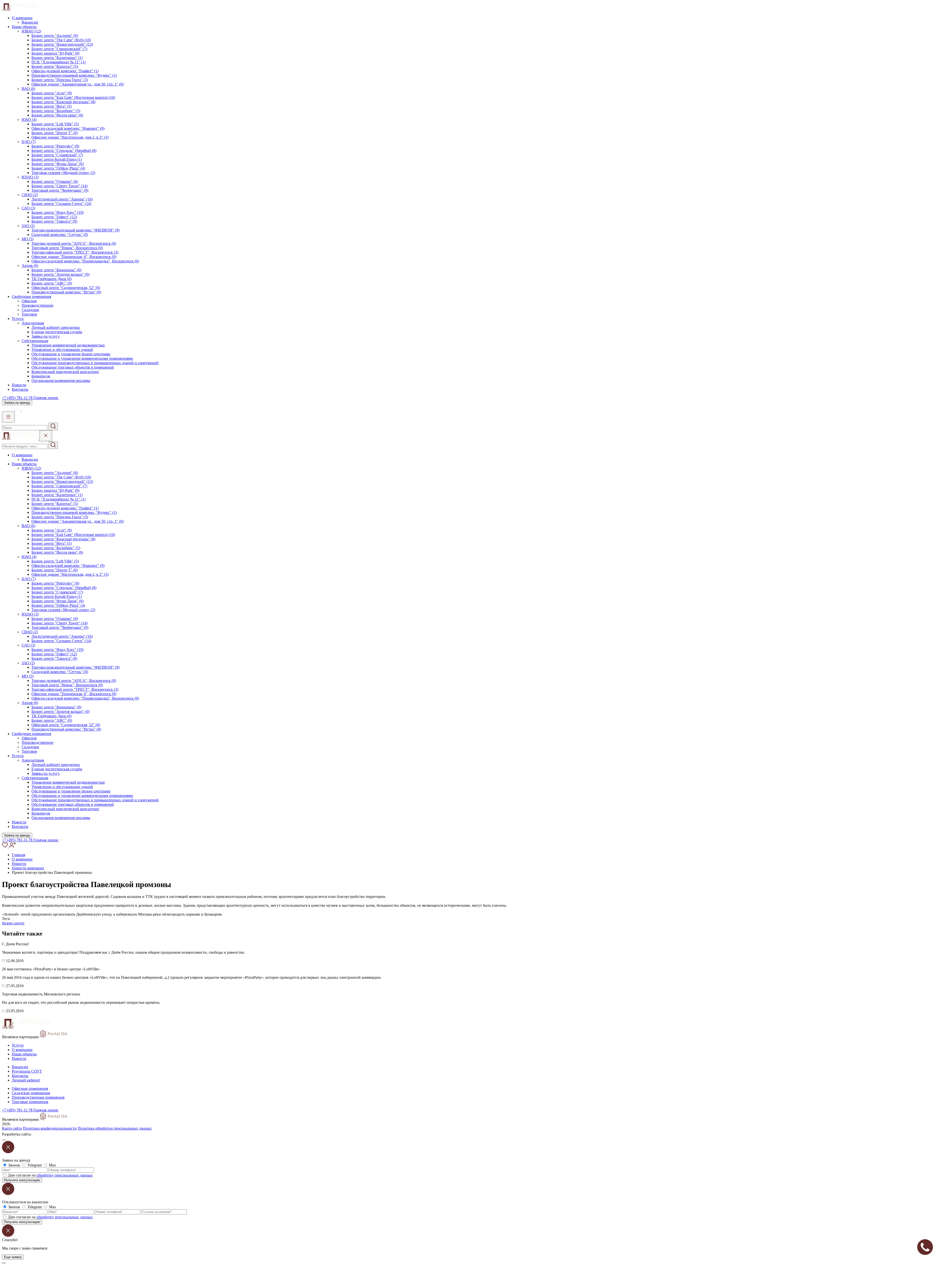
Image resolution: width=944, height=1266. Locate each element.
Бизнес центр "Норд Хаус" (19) (57, 212)
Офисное (29, 301)
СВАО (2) (30, 195)
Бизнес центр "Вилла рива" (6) (57, 115)
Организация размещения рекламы (60, 380)
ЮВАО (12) (31, 31)
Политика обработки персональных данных (115, 1128)
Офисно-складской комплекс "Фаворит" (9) (67, 128)
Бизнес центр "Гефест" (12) (54, 217)
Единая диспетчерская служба (56, 332)
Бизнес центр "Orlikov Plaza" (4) (58, 168)
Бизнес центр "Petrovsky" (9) (55, 146)
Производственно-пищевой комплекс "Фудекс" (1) (74, 75)
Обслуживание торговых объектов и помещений (72, 367)
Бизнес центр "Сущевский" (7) (57, 155)
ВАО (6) (28, 88)
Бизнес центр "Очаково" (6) (54, 181)
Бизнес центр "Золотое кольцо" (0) (60, 274)
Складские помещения (31, 1093)
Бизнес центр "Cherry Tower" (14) (59, 186)
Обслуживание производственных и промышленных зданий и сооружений (95, 363)
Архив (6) (30, 265)
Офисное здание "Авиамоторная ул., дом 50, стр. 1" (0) (77, 84)
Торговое (29, 314)
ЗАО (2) (28, 226)
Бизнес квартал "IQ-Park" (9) (55, 53)
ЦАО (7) (29, 142)
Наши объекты (24, 27)
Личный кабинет (26, 1080)
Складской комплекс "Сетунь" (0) (59, 234)
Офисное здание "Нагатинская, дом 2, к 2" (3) (69, 137)
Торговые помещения (30, 1102)
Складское (30, 310)
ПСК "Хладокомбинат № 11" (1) (58, 62)
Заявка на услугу (45, 336)
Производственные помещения (38, 1097)
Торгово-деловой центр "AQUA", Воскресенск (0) (73, 243)
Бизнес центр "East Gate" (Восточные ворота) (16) (73, 97)
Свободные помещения (31, 296)
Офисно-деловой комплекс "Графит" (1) (65, 71)
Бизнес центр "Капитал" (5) (54, 66)
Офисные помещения (30, 1088)
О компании (22, 18)
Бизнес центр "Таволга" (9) (54, 221)
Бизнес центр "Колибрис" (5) (55, 111)
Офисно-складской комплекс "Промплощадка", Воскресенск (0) (85, 261)
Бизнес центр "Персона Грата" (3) (59, 80)
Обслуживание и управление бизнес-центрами (70, 354)
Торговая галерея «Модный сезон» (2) (63, 173)
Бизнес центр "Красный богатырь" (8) (63, 102)
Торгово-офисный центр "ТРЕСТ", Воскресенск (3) (74, 252)
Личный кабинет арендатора (55, 327)
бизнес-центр (13, 923)
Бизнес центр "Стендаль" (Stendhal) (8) (63, 150)
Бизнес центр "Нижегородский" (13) (62, 44)
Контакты (20, 389)
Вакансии (30, 22)
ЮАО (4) (29, 119)
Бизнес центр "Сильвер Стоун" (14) (61, 203)
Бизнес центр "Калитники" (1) (57, 58)
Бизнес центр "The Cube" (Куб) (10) (61, 40)
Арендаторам (33, 323)
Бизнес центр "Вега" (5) (51, 106)
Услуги (18, 318)
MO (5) (27, 239)
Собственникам (35, 341)
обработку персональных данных (65, 1175)
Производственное (37, 305)
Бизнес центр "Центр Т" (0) (54, 133)
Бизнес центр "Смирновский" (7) (59, 49)
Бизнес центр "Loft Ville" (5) (55, 124)
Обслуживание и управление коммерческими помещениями (82, 358)
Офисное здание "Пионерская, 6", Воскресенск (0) (73, 257)
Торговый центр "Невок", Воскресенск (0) (67, 248)
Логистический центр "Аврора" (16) (62, 199)
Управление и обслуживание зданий (62, 349)
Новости (19, 385)
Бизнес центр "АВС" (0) (51, 283)
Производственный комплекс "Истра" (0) (66, 292)
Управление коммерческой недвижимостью (68, 345)
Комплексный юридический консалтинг (65, 372)
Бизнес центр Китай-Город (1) (56, 159)
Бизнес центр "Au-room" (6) (54, 35)
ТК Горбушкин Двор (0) (51, 279)
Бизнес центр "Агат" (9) (51, 93)
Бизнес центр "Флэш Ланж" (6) (57, 164)
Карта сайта (12, 1128)
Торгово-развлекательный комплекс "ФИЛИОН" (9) (75, 230)
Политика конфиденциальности (50, 1128)
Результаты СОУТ (27, 1071)
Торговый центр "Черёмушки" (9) (59, 190)
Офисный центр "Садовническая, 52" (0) (65, 288)
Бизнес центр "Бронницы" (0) (56, 270)
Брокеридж (40, 376)
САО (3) (28, 208)
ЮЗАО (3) (30, 177)
